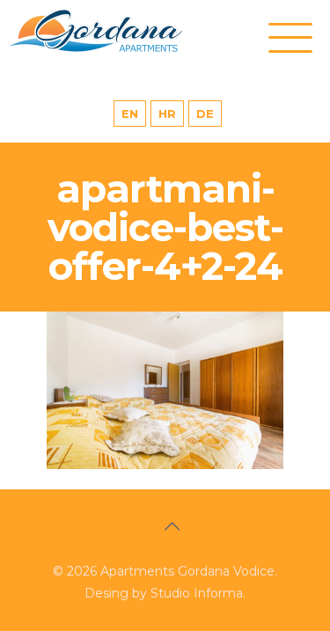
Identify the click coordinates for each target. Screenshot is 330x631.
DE (205, 113)
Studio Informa (196, 593)
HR (167, 113)
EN (129, 113)
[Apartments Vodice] (114, 30)
